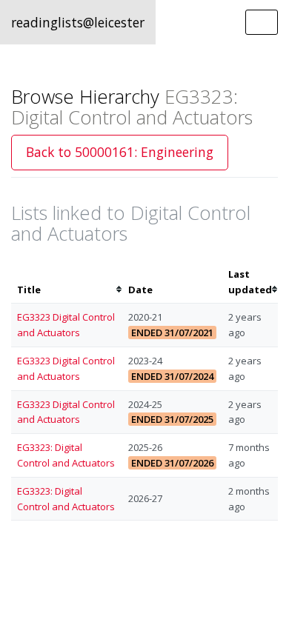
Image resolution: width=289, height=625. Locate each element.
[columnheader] (66, 282)
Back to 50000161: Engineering (119, 152)
